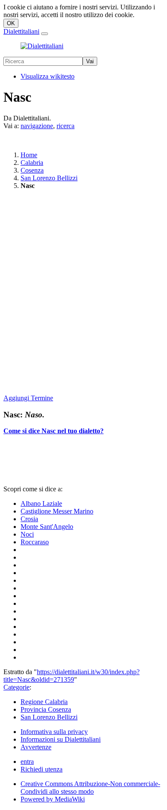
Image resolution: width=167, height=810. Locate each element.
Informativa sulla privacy (54, 731)
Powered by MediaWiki (53, 799)
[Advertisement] (83, 292)
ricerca (66, 125)
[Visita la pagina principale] (42, 46)
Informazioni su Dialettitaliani (61, 739)
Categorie (16, 687)
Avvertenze (36, 747)
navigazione (37, 125)
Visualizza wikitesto (48, 76)
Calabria (32, 162)
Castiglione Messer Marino (57, 511)
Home (29, 154)
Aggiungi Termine (28, 398)
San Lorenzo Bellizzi (49, 178)
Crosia (29, 518)
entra (27, 761)
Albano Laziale (41, 503)
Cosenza (32, 170)
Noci (27, 534)
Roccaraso (35, 542)
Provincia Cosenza (46, 709)
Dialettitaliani (21, 31)
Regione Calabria (44, 701)
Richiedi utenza (42, 769)
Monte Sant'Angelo (47, 526)
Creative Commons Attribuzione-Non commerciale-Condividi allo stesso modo (90, 787)
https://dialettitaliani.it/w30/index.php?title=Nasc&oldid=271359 (71, 675)
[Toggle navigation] (44, 33)
